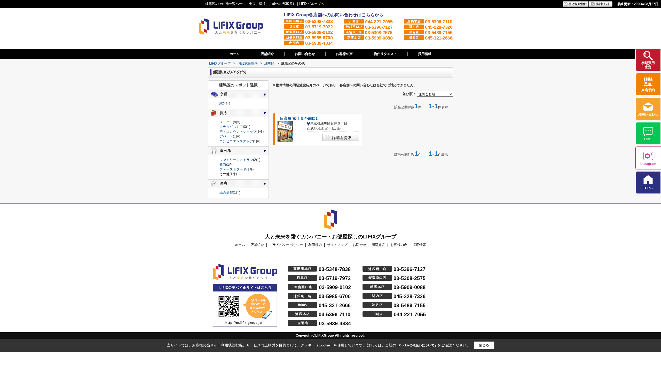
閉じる (484, 345)
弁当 (222, 164)
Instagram (648, 164)
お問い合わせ (305, 54)
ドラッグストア (231, 127)
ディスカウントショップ (237, 132)
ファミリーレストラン (236, 160)
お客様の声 (344, 54)
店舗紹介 (267, 54)
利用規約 (315, 245)
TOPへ (648, 188)
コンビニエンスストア (236, 141)
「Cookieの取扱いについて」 (416, 345)
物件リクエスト (385, 54)
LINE (648, 139)
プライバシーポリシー (286, 245)
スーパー (226, 122)
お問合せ (359, 245)
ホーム (235, 54)
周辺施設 (378, 245)
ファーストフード (232, 169)
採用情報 (424, 54)
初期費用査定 (648, 65)
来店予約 (648, 90)
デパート (226, 136)
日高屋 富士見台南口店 (300, 119)
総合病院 (226, 193)
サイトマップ (337, 245)
